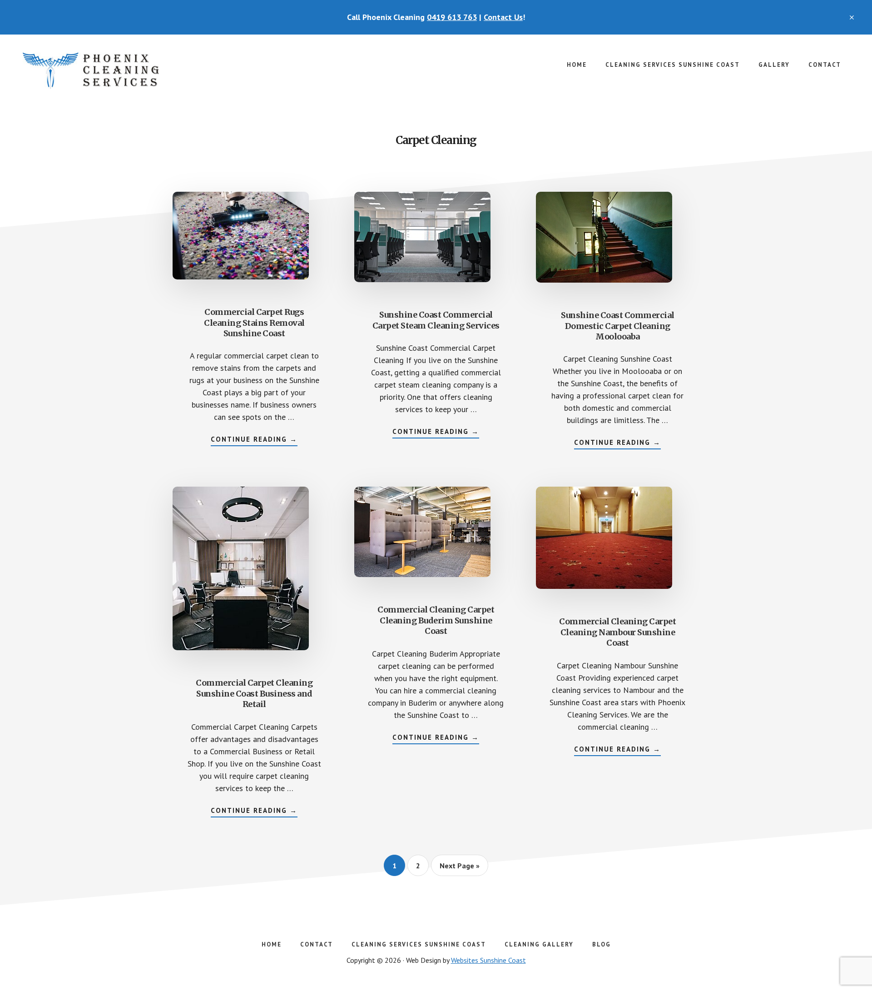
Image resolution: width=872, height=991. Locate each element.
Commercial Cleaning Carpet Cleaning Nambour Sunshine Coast (617, 632)
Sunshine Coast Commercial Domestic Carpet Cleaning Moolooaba (617, 326)
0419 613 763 (452, 17)
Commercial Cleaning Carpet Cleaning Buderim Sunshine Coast (435, 620)
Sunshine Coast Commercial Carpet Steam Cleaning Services (436, 319)
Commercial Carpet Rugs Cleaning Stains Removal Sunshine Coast (254, 323)
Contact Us (503, 17)
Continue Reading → (254, 440)
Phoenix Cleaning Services (91, 71)
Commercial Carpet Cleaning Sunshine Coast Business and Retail (254, 693)
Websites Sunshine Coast (488, 960)
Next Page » (459, 868)
